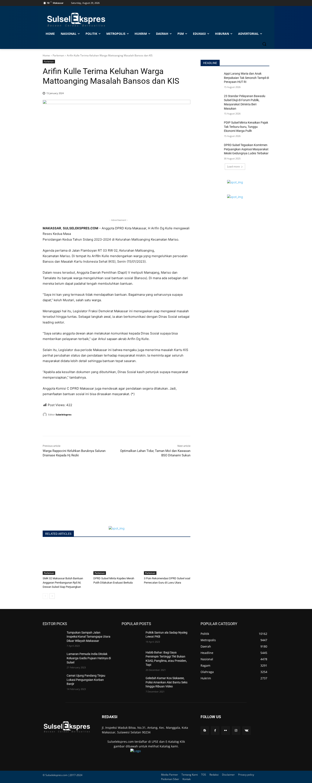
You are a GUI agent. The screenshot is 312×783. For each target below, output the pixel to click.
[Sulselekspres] (45, 414)
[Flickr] (225, 730)
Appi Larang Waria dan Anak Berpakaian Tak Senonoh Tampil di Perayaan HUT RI (246, 78)
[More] (86, 425)
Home (46, 55)
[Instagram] (236, 730)
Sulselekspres (63, 414)
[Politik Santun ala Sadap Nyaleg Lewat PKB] (132, 638)
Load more (233, 166)
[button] (264, 44)
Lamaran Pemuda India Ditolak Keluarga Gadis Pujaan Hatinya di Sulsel (89, 658)
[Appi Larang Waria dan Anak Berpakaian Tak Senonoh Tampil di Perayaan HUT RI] (211, 79)
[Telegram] (76, 425)
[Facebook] (47, 425)
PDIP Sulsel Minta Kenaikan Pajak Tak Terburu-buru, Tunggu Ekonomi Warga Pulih (246, 126)
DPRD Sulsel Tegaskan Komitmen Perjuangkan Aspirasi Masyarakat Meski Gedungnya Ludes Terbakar (246, 149)
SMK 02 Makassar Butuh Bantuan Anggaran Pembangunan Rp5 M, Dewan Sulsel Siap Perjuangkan (63, 582)
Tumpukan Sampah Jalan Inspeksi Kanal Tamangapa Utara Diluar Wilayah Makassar (88, 636)
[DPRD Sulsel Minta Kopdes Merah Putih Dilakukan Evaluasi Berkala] (116, 558)
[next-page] (52, 596)
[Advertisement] (116, 496)
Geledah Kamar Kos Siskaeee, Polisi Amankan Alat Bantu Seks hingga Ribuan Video (166, 682)
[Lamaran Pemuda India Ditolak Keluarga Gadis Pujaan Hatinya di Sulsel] (53, 659)
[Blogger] (205, 730)
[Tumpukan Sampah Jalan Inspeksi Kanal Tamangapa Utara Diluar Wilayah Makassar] (53, 638)
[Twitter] (56, 425)
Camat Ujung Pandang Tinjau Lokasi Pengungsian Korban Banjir (86, 679)
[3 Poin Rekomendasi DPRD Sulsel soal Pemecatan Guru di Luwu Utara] (167, 558)
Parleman (58, 55)
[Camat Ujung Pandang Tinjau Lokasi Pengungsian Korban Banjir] (53, 681)
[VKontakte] (246, 730)
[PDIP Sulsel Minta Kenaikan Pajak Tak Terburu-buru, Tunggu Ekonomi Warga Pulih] (211, 128)
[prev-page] (45, 596)
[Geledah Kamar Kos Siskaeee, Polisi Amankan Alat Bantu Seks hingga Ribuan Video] (132, 683)
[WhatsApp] (66, 425)
